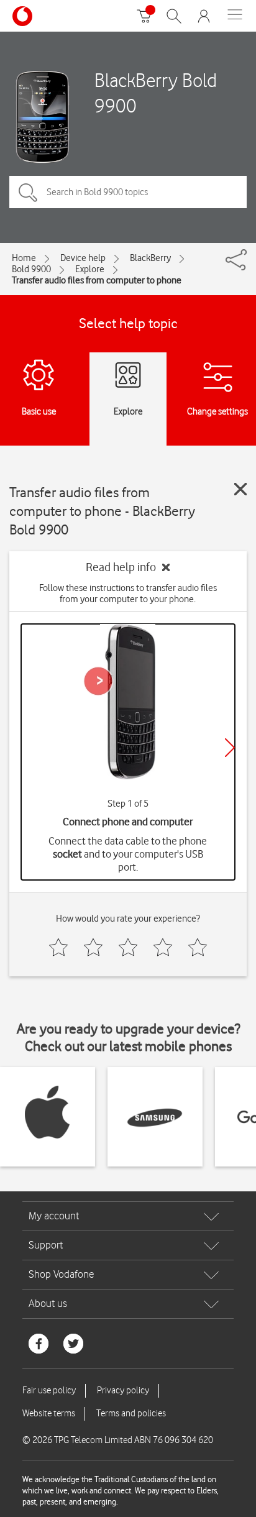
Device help (83, 258)
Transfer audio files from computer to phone (96, 280)
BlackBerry (150, 258)
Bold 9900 (31, 269)
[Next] (230, 747)
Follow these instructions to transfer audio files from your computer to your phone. (128, 593)
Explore (89, 269)
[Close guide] (240, 489)
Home (24, 258)
